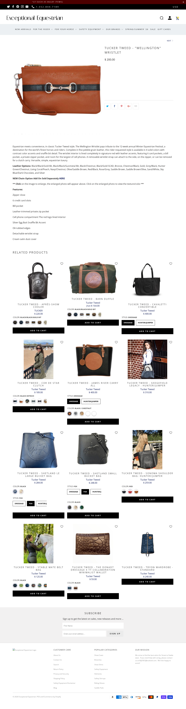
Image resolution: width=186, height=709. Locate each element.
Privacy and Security (61, 674)
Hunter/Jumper (145, 322)
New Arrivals (23, 29)
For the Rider (42, 29)
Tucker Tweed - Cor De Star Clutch (38, 359)
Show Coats (98, 655)
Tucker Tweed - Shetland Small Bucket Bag (93, 449)
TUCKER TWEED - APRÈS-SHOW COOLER (38, 280)
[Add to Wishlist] (62, 263)
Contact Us (58, 660)
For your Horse (65, 29)
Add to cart (38, 330)
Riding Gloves (99, 683)
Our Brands (113, 29)
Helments (98, 674)
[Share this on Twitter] (107, 106)
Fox (31, 503)
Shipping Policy (59, 678)
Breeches (98, 660)
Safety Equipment (90, 29)
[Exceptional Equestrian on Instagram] (22, 7)
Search (56, 664)
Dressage (128, 322)
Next (169, 41)
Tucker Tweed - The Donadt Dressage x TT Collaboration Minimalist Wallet (93, 543)
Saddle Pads (99, 688)
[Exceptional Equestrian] (35, 18)
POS (38, 697)
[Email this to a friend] (136, 106)
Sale (153, 29)
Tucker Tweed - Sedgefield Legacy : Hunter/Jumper (147, 359)
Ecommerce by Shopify (52, 697)
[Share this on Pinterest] (122, 106)
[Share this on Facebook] (115, 106)
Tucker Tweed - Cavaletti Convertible (147, 280)
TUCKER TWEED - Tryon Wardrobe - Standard (147, 543)
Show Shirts (98, 664)
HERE (62, 178)
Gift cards (164, 29)
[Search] (161, 18)
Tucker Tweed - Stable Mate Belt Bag (38, 543)
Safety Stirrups (100, 678)
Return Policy (58, 669)
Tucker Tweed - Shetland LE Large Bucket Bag (38, 449)
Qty (106, 71)
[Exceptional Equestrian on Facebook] (13, 7)
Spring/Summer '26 (136, 29)
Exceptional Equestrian (27, 697)
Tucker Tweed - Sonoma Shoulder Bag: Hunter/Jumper (147, 449)
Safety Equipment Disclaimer (64, 683)
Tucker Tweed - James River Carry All (93, 359)
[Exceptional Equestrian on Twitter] (8, 7)
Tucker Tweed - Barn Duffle (93, 278)
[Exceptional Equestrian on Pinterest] (17, 7)
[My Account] (170, 18)
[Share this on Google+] (129, 106)
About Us (57, 655)
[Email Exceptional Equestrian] (27, 7)
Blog (55, 688)
